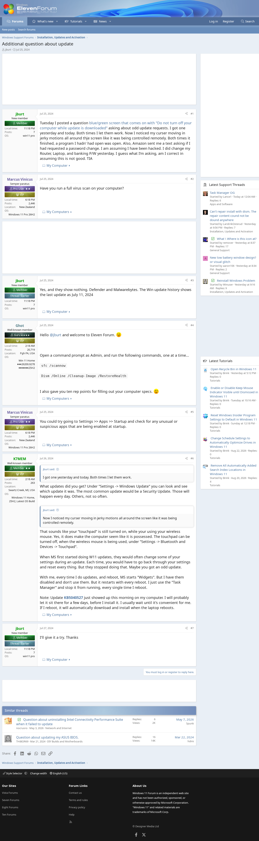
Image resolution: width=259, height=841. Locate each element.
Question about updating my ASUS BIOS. (47, 737)
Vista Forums (10, 793)
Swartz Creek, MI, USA (21, 490)
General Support (220, 250)
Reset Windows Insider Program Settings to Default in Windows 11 (233, 417)
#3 (192, 280)
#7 (192, 628)
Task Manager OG (222, 193)
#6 (192, 458)
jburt (8, 49)
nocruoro (22, 728)
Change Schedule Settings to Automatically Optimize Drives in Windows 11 (233, 442)
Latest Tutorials (220, 361)
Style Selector (14, 773)
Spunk (190, 723)
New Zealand (27, 207)
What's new (45, 21)
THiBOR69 (22, 741)
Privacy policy (77, 807)
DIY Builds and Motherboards (65, 741)
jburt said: (49, 469)
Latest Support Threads (227, 184)
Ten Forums (9, 814)
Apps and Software (221, 204)
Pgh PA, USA (27, 353)
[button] (57, 21)
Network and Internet (58, 728)
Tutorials (76, 21)
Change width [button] (38, 773)
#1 (192, 113)
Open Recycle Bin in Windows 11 (234, 369)
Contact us (75, 793)
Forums (17, 21)
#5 (192, 412)
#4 (192, 325)
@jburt (55, 334)
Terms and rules (78, 800)
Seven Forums (10, 800)
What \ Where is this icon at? (237, 239)
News (103, 21)
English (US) (59, 773)
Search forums (26, 29)
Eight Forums (10, 807)
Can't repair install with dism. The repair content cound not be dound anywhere (233, 215)
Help (71, 814)
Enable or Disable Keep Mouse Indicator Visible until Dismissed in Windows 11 (234, 392)
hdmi (191, 741)
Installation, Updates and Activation (231, 231)
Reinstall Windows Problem (236, 280)
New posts (8, 29)
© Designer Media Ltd (146, 826)
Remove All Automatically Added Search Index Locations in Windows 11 (233, 469)
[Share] (186, 113)
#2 (192, 179)
